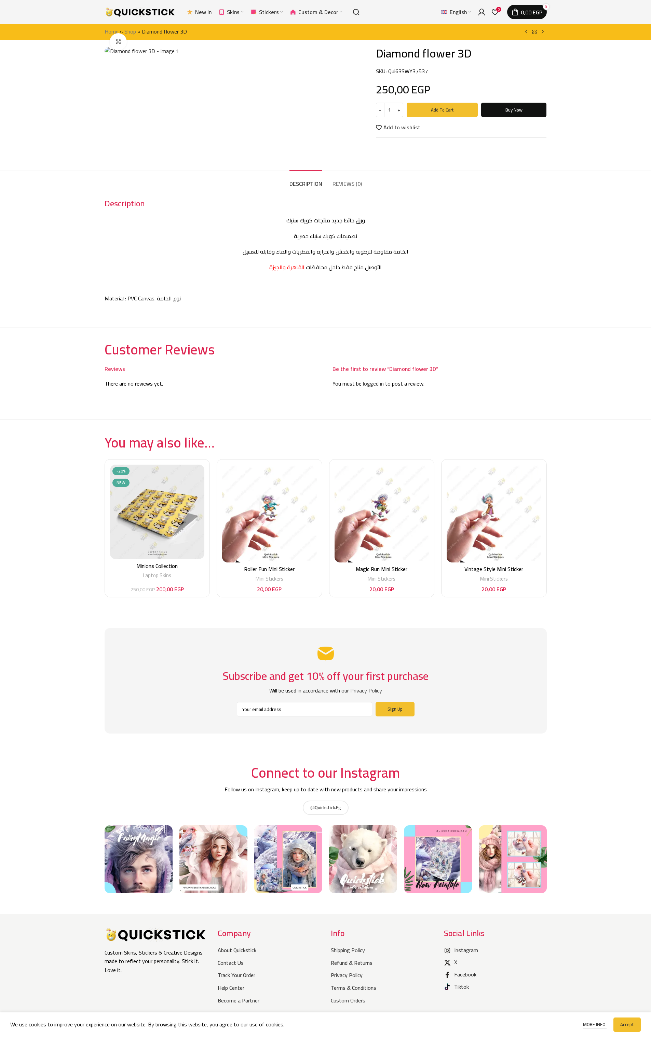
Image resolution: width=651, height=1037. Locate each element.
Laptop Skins (157, 575)
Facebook (465, 974)
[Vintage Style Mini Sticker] (494, 513)
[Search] (356, 12)
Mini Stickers (269, 579)
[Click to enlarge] (118, 41)
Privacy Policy (347, 975)
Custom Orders (348, 1000)
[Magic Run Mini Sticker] (382, 513)
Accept (627, 1024)
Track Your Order (236, 975)
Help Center (231, 988)
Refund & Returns (351, 963)
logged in (373, 383)
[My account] (481, 12)
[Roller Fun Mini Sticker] (269, 513)
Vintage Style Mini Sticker (493, 569)
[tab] (305, 180)
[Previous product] (526, 32)
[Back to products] (534, 32)
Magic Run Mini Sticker (381, 569)
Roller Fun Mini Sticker (269, 569)
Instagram (466, 950)
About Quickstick (237, 950)
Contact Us (231, 963)
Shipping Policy (348, 950)
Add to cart (442, 110)
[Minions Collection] (157, 512)
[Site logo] (140, 11)
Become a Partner (238, 1000)
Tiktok (461, 987)
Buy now (514, 110)
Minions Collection (157, 566)
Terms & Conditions (353, 988)
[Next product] (543, 32)
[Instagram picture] (139, 859)
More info (595, 1024)
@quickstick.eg (325, 807)
